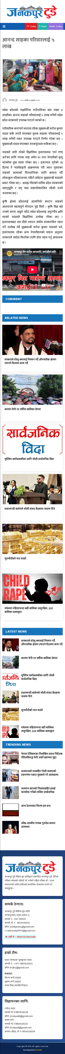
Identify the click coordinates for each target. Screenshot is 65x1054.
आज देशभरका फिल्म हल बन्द (35, 806)
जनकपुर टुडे (13, 100)
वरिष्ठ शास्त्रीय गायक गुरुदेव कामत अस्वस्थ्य (38, 825)
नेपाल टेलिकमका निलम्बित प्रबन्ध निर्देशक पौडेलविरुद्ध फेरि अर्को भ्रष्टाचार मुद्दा (42, 756)
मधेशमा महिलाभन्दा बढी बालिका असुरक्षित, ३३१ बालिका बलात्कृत (29, 610)
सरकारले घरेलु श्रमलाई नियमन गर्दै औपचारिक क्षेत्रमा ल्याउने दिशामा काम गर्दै (30, 361)
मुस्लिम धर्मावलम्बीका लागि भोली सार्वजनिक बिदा (29, 459)
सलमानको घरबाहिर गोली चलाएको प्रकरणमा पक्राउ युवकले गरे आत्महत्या (39, 773)
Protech (38, 1049)
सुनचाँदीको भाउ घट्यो (15, 558)
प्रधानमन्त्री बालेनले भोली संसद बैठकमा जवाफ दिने (30, 509)
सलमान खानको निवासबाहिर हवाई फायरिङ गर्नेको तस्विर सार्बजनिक (38, 790)
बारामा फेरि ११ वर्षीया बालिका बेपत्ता (23, 409)
